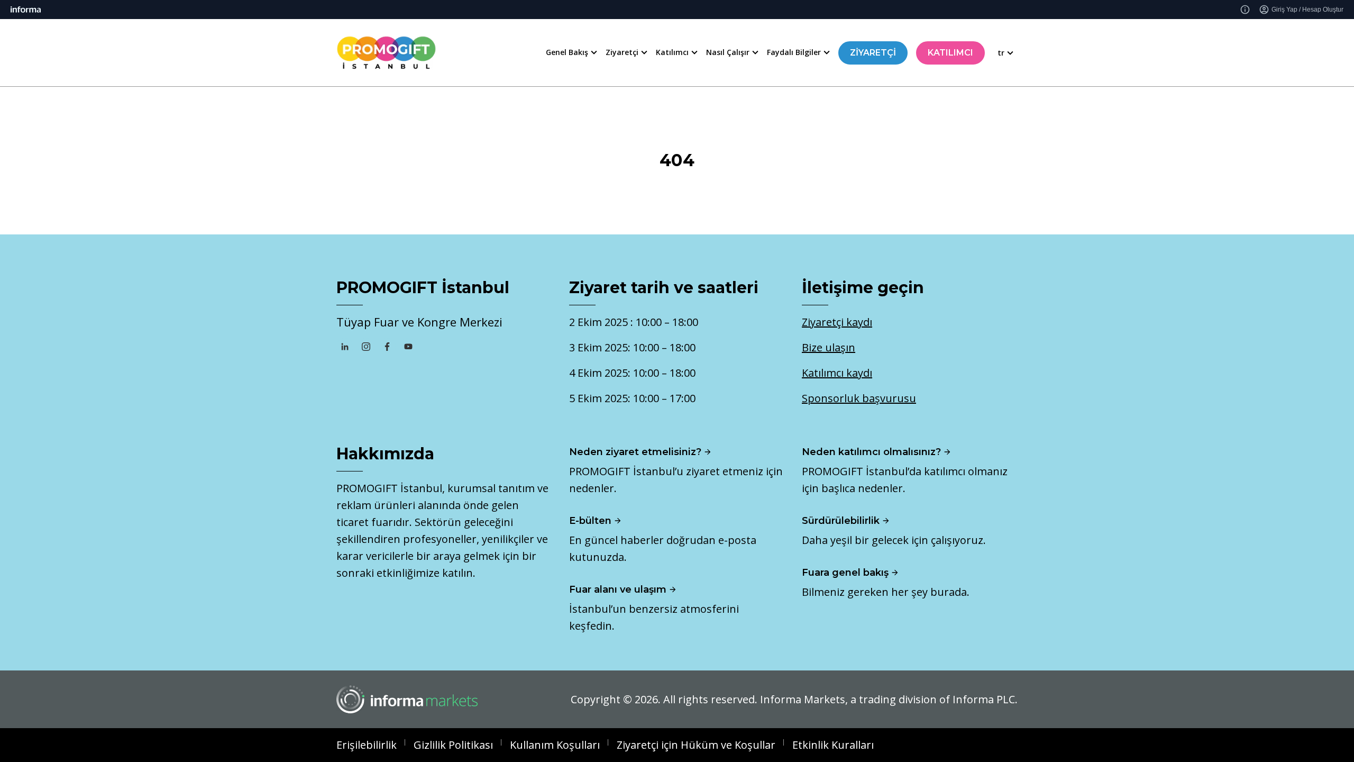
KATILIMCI (950, 53)
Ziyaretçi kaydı (837, 322)
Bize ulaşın (828, 347)
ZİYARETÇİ (873, 53)
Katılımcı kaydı (837, 373)
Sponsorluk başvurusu (859, 398)
